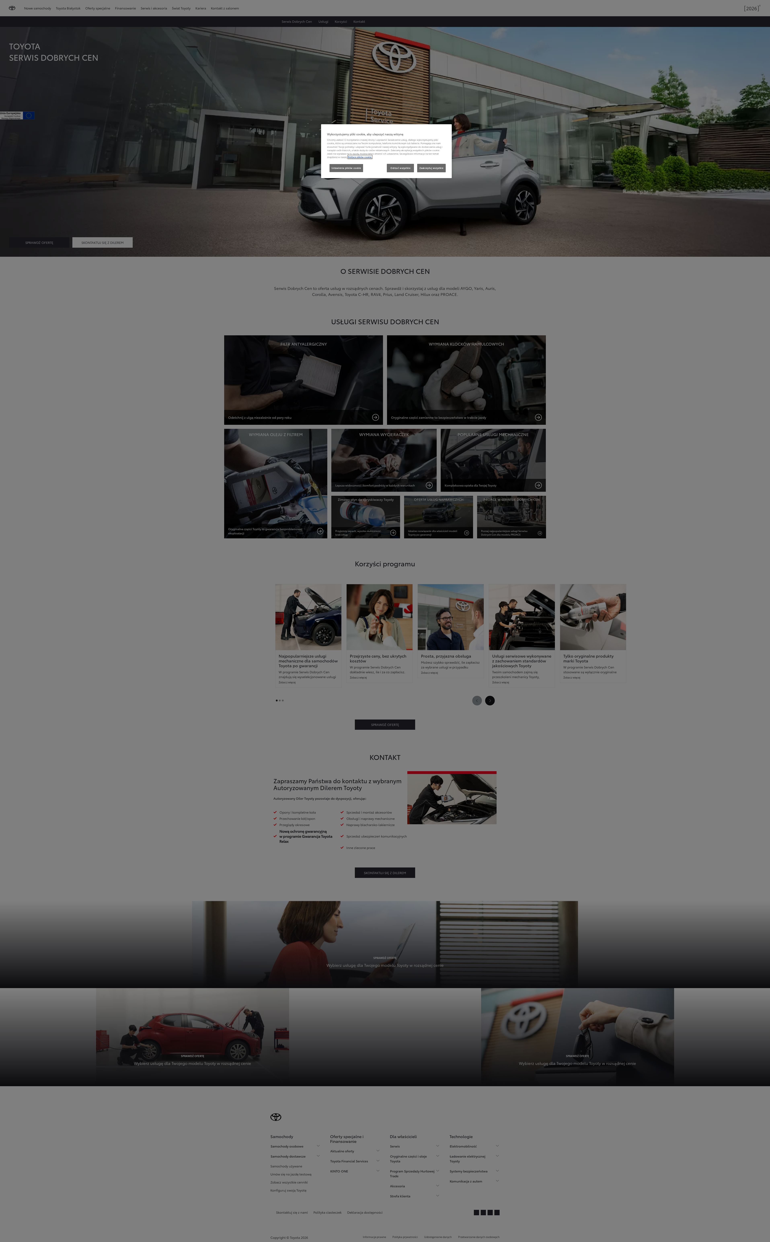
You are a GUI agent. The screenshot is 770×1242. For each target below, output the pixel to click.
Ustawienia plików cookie (346, 167)
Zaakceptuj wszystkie (431, 167)
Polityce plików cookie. (360, 157)
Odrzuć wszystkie (400, 167)
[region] (386, 151)
